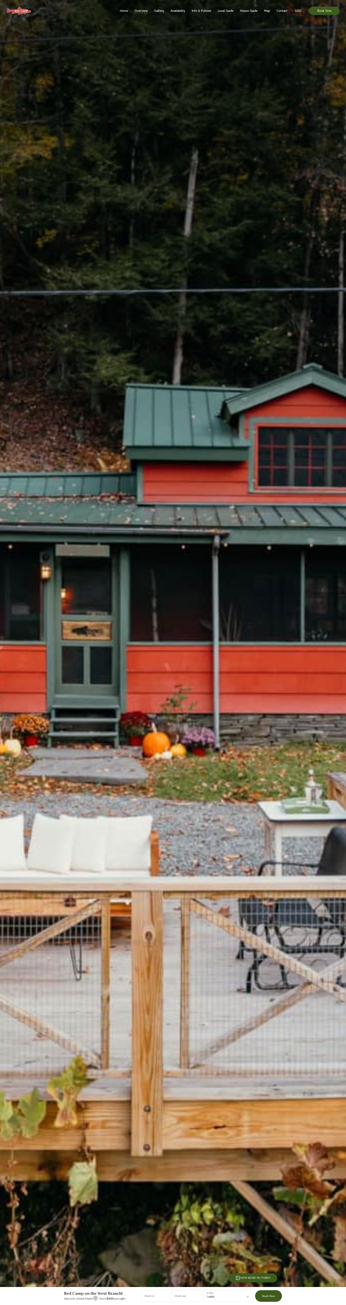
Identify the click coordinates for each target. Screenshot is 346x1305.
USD (298, 11)
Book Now (324, 11)
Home (124, 11)
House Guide (249, 11)
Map (267, 11)
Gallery (159, 11)
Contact (282, 11)
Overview (141, 11)
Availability (177, 11)
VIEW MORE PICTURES (255, 1277)
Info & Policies (201, 11)
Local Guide (226, 11)
